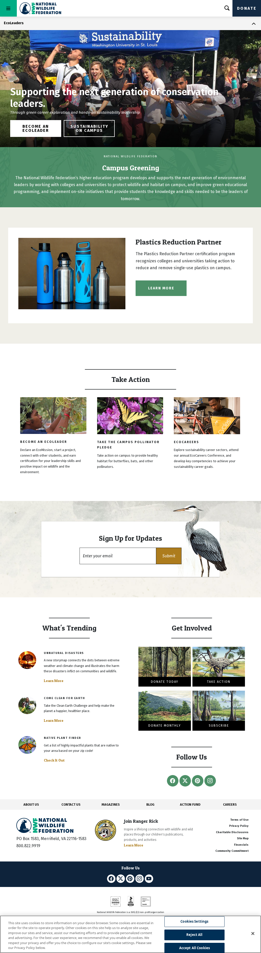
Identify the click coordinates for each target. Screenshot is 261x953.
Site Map (243, 838)
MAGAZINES (111, 804)
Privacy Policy (239, 826)
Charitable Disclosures (232, 832)
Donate (246, 8)
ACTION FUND (190, 804)
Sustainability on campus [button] (89, 128)
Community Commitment (232, 851)
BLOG (150, 804)
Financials (241, 844)
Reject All (194, 934)
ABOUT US (31, 804)
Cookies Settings (194, 921)
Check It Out (54, 760)
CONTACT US (71, 804)
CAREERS (230, 804)
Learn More (161, 288)
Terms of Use (239, 819)
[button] (168, 556)
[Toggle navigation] (8, 8)
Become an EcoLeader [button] (35, 128)
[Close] (252, 933)
